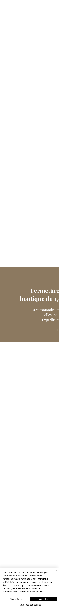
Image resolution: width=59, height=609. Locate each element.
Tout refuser (16, 598)
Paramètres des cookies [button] (29, 604)
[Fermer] (54, 572)
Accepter (43, 598)
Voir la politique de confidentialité (29, 591)
